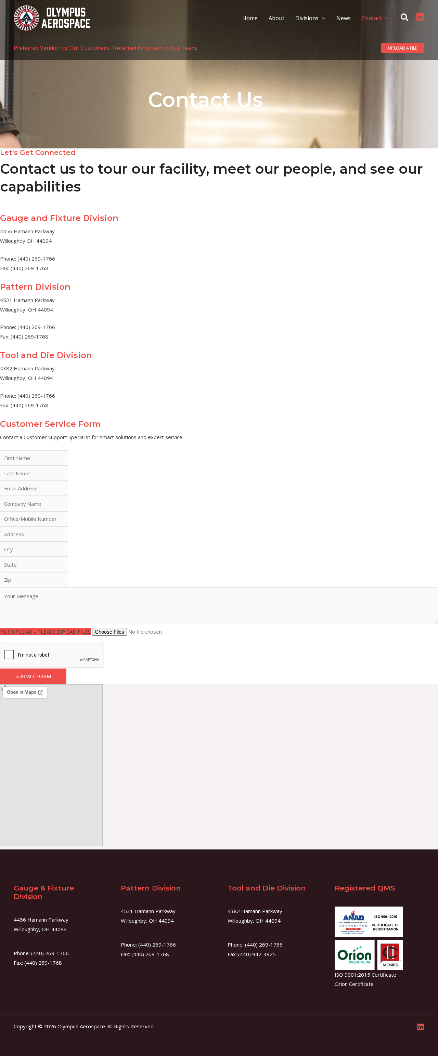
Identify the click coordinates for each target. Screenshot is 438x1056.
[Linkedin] (420, 17)
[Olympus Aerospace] (52, 17)
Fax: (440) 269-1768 (145, 954)
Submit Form (33, 676)
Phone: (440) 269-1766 (148, 944)
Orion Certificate (354, 983)
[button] (322, 18)
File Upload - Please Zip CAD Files (45, 631)
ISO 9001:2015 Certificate (365, 974)
